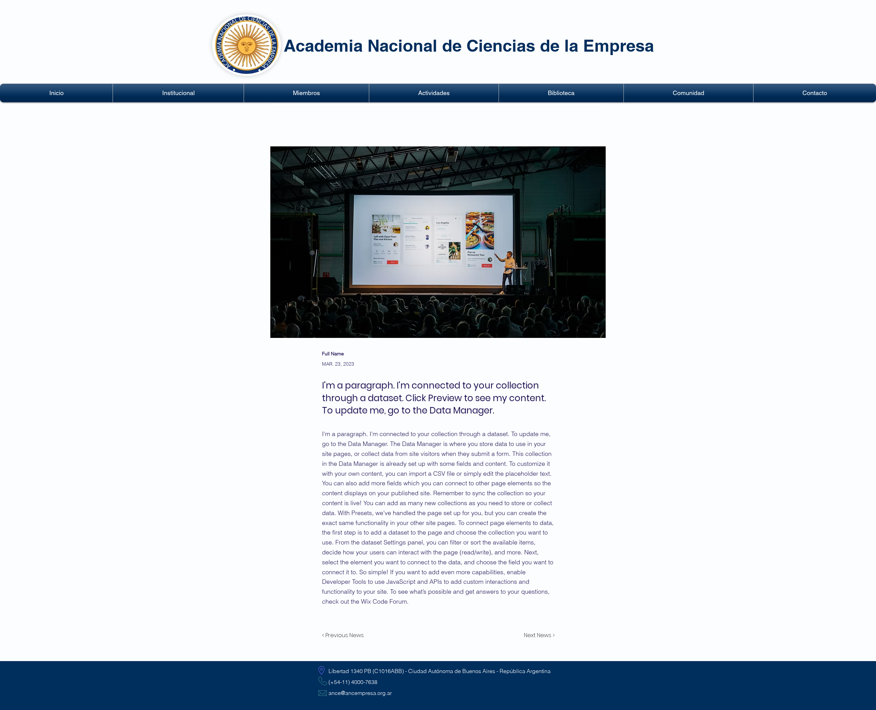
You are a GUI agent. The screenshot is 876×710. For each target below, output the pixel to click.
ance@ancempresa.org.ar (360, 692)
